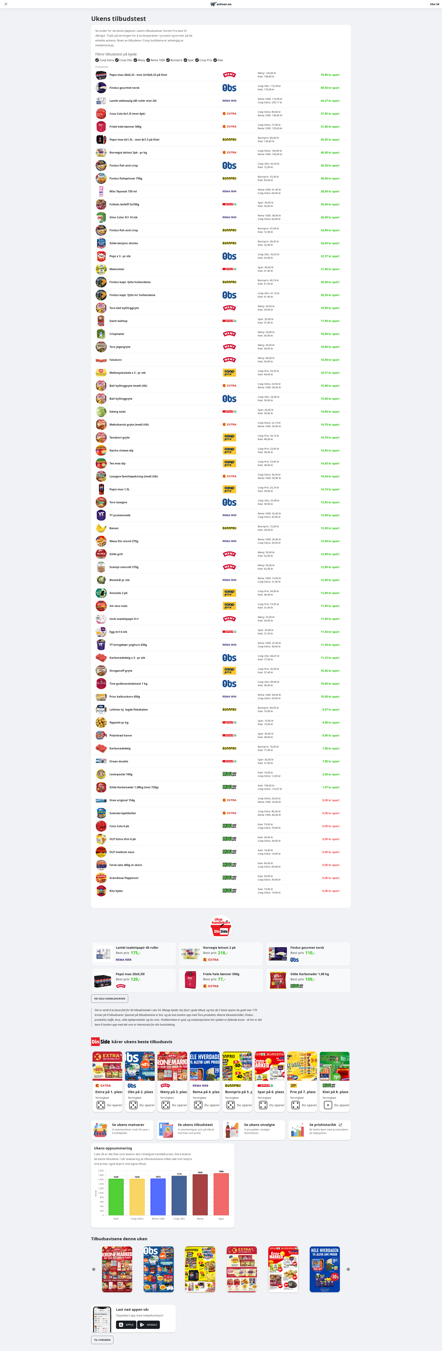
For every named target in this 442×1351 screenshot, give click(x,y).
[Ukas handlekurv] (221, 928)
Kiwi (220, 60)
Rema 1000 (158, 60)
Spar (191, 60)
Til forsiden (102, 1340)
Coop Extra (106, 60)
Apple (129, 1324)
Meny (141, 60)
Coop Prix (205, 60)
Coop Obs (125, 60)
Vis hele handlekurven (109, 998)
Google (152, 1324)
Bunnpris (176, 60)
